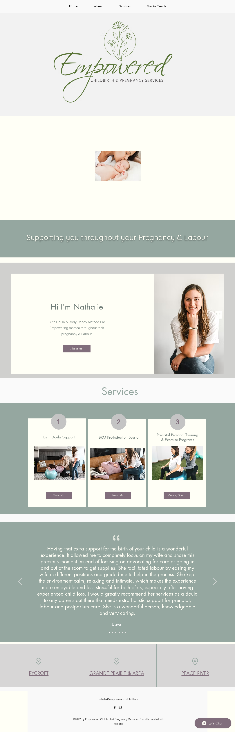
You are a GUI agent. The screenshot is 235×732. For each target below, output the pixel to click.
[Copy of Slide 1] (119, 632)
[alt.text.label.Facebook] (115, 707)
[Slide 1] (109, 632)
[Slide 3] (115, 632)
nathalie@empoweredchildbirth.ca (118, 699)
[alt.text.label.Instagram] (120, 707)
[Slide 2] (112, 632)
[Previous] (20, 581)
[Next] (215, 581)
